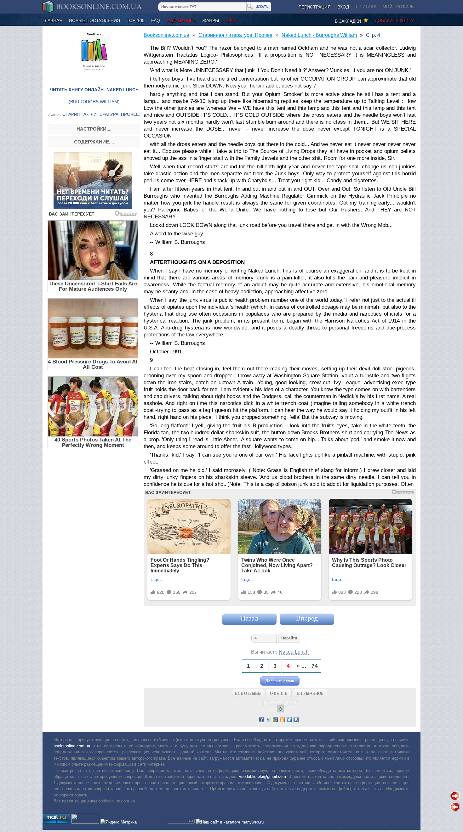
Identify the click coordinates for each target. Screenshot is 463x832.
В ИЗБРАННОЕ (310, 693)
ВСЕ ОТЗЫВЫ (248, 693)
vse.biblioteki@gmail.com (262, 776)
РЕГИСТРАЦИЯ (315, 6)
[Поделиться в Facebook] (261, 719)
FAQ (155, 20)
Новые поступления (94, 20)
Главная (52, 20)
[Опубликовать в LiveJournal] (268, 719)
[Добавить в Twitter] (289, 719)
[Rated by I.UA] (85, 822)
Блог (231, 20)
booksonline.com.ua (72, 746)
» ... (301, 666)
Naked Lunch (294, 652)
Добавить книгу (394, 20)
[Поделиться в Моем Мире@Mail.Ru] (275, 719)
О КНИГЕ (278, 693)
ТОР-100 (136, 20)
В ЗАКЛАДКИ (349, 21)
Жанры (210, 20)
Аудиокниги (181, 20)
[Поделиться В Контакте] (296, 719)
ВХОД (343, 6)
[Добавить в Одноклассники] (282, 719)
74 (315, 666)
